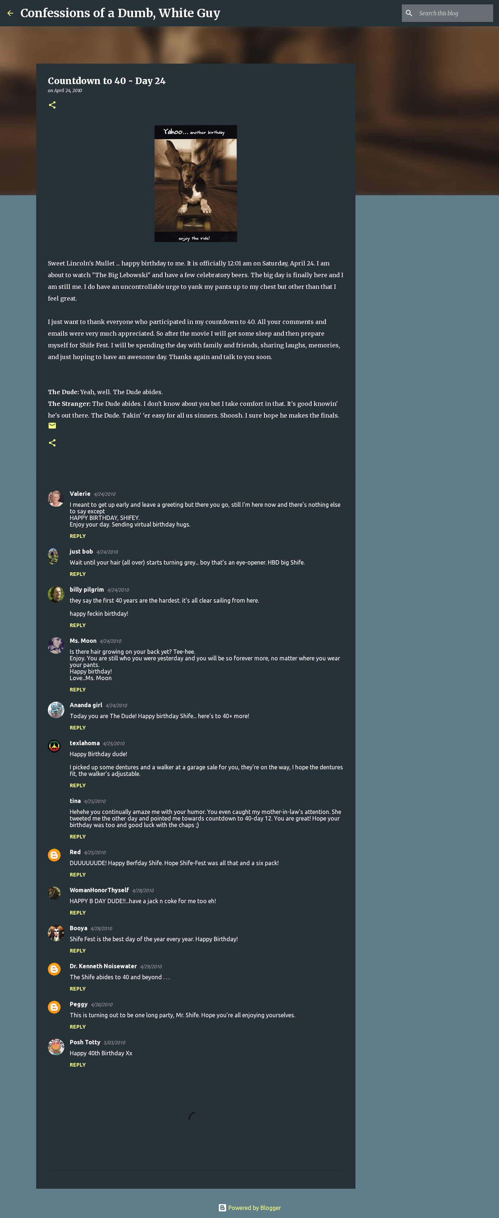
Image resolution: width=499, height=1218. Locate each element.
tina (75, 800)
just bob (81, 551)
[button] (52, 105)
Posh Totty (85, 1042)
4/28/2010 (142, 890)
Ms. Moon (83, 640)
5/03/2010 (114, 1042)
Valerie (80, 493)
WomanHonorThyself (99, 890)
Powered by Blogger (254, 1207)
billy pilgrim (87, 589)
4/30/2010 (101, 1004)
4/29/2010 (150, 966)
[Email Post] (52, 428)
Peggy (79, 1004)
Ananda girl (86, 705)
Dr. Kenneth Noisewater (103, 966)
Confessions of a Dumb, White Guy (120, 13)
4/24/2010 (104, 494)
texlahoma (85, 743)
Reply (78, 536)
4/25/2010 (113, 743)
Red (75, 852)
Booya (78, 928)
